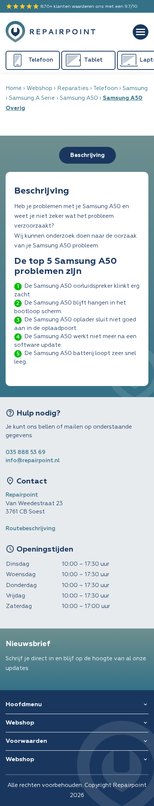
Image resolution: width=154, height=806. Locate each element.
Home (14, 88)
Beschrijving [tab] (87, 155)
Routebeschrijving (30, 528)
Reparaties (73, 88)
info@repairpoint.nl (33, 460)
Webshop (39, 88)
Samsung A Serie (32, 98)
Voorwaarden (26, 741)
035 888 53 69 (26, 452)
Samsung (135, 88)
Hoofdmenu (24, 705)
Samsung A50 (79, 98)
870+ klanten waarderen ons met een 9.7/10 (72, 6)
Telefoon (105, 88)
